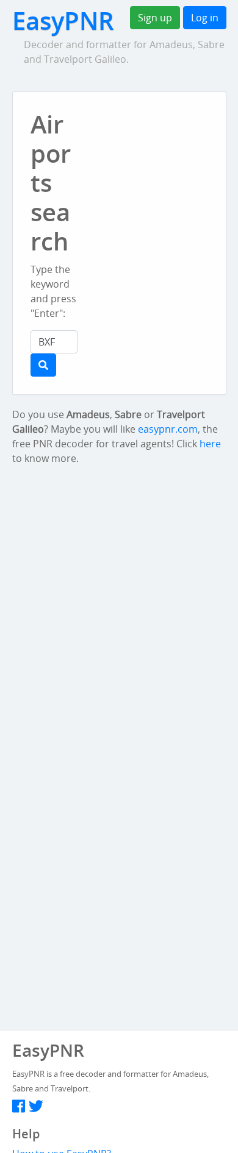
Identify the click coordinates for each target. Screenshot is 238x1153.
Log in (204, 17)
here (210, 443)
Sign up (155, 17)
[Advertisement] (167, 179)
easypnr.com (168, 429)
